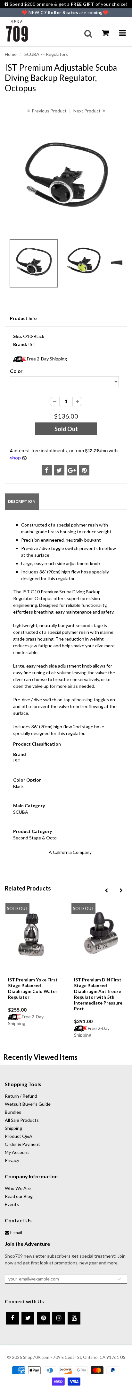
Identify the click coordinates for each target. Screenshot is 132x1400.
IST (32, 344)
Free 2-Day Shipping (47, 358)
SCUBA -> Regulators (45, 54)
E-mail (15, 1232)
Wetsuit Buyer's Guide (28, 1104)
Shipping (13, 1128)
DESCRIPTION (22, 501)
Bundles (13, 1112)
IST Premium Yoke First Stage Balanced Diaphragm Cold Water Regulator (33, 988)
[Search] (88, 34)
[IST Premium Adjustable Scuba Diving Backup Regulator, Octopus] (66, 178)
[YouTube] (74, 1318)
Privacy (12, 1160)
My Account (17, 1152)
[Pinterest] (43, 1318)
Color (16, 371)
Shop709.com (36, 1357)
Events (12, 1204)
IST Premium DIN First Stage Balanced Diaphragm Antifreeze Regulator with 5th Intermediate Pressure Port (98, 994)
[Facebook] (12, 1318)
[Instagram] (58, 1318)
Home (11, 54)
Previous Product (49, 110)
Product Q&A (18, 1136)
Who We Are (18, 1188)
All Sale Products (22, 1120)
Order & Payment (22, 1144)
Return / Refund (21, 1096)
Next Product (87, 110)
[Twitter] (27, 1318)
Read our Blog (19, 1196)
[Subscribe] (119, 1279)
